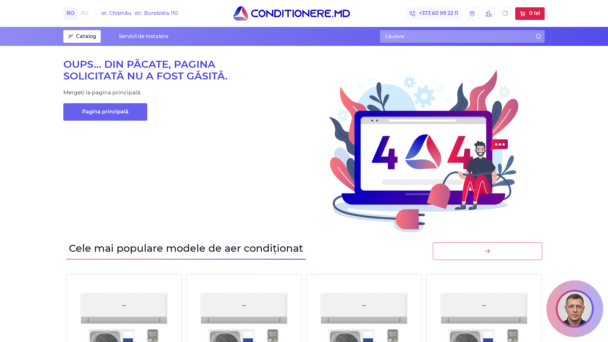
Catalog (86, 36)
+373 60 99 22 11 (438, 13)
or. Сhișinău (139, 13)
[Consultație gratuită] (575, 309)
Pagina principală (105, 112)
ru (85, 13)
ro (70, 13)
